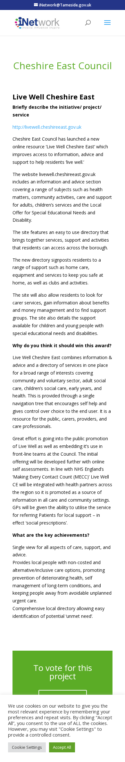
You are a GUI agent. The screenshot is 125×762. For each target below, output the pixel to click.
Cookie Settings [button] (27, 747)
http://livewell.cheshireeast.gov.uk (47, 127)
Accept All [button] (62, 747)
